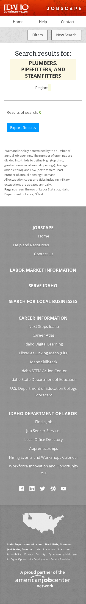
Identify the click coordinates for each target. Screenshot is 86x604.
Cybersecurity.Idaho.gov (63, 554)
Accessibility (14, 554)
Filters (37, 34)
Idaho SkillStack (43, 361)
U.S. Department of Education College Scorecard (43, 392)
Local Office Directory (43, 439)
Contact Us (43, 253)
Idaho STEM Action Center (44, 370)
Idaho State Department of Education (44, 379)
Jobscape (43, 227)
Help (43, 21)
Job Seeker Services (43, 430)
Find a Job (43, 421)
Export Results (23, 127)
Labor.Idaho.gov (45, 549)
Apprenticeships (43, 448)
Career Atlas (44, 335)
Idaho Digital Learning (43, 344)
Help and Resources (31, 245)
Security (40, 554)
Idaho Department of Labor (43, 413)
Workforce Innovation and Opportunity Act (43, 469)
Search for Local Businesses (43, 301)
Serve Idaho (43, 285)
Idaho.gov (64, 549)
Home (18, 21)
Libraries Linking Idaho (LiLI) (43, 353)
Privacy (28, 554)
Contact (68, 21)
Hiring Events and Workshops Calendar (43, 457)
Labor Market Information (43, 270)
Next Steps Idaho (43, 326)
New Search (66, 34)
